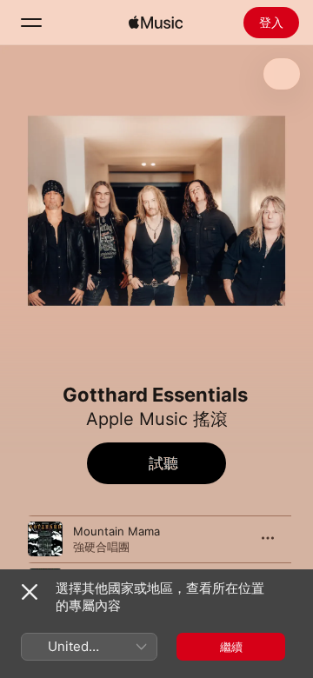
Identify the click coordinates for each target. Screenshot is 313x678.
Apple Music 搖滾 (157, 419)
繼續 (231, 647)
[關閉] (29, 592)
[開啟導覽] (31, 22)
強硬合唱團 (101, 547)
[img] (156, 22)
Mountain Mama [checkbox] (116, 531)
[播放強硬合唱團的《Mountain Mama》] (45, 539)
